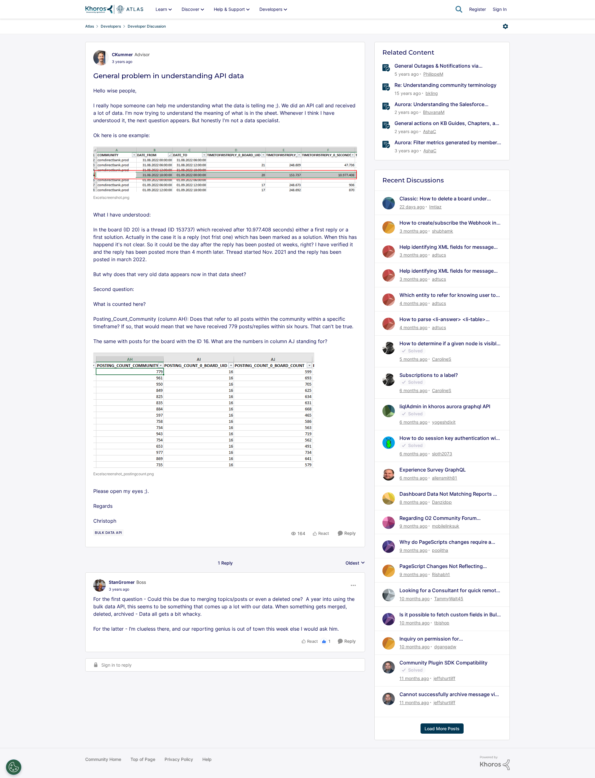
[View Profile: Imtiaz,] (388, 203)
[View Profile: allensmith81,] (388, 474)
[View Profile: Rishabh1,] (388, 571)
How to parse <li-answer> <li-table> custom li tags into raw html (442, 319)
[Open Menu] (505, 26)
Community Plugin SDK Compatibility (443, 663)
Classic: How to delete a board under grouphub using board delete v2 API (443, 198)
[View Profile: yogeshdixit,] (388, 411)
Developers (111, 26)
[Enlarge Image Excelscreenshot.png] (225, 169)
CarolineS (441, 359)
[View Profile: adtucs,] (388, 251)
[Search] (459, 9)
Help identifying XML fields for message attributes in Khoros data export (446, 247)
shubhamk (442, 231)
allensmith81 (444, 478)
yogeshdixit (444, 422)
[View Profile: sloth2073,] (388, 442)
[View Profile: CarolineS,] (388, 348)
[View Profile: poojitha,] (388, 546)
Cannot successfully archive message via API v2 (448, 694)
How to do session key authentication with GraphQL (450, 438)
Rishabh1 (441, 574)
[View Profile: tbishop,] (388, 619)
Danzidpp (442, 502)
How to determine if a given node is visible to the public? (449, 343)
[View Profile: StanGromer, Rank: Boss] (99, 585)
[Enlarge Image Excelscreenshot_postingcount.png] (203, 410)
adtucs (439, 254)
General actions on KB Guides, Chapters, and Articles (447, 123)
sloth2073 (442, 453)
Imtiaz (435, 206)
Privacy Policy (179, 759)
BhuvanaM (433, 112)
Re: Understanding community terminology (445, 85)
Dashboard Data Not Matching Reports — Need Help (448, 494)
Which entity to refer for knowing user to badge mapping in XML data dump (447, 295)
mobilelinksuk (445, 526)
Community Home (103, 759)
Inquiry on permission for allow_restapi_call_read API (431, 639)
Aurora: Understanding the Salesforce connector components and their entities (442, 104)
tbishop (441, 622)
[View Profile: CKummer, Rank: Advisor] (101, 57)
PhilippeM (433, 74)
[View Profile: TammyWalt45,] (388, 595)
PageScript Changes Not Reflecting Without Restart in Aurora (441, 566)
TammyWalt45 (448, 598)
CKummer (122, 54)
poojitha (440, 550)
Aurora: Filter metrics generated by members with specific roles (447, 142)
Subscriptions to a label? (428, 375)
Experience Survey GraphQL (432, 470)
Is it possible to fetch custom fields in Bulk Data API (449, 614)
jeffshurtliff (444, 678)
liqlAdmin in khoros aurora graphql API (444, 406)
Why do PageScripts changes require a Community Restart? (445, 542)
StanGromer (122, 582)
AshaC (429, 131)
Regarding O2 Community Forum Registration (438, 518)
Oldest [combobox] (355, 563)
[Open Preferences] (13, 767)
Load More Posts (442, 728)
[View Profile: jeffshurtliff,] (388, 667)
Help (207, 759)
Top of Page (142, 759)
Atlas (89, 26)
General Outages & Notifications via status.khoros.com (436, 66)
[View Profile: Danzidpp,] (388, 498)
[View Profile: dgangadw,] (388, 643)
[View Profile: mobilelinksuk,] (388, 522)
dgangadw (445, 646)
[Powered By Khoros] (495, 763)
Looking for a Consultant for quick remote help (449, 590)
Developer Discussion (147, 26)
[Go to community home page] (114, 9)
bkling (431, 93)
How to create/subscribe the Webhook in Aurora (447, 223)
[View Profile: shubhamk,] (388, 227)
